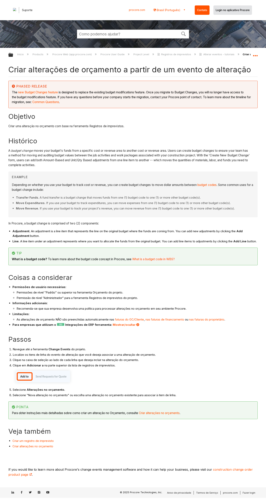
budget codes (207, 185)
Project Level (141, 54)
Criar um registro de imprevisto (33, 441)
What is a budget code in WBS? (153, 259)
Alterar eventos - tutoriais (219, 54)
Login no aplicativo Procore (233, 10)
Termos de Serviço (207, 492)
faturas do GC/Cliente (129, 319)
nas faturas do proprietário (206, 319)
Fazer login (249, 492)
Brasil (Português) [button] (168, 10)
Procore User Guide (112, 54)
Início (21, 54)
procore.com (137, 9)
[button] (183, 33)
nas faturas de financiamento (164, 319)
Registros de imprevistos (176, 54)
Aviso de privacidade (179, 492)
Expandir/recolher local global (255, 54)
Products (38, 54)
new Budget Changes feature (38, 92)
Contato (202, 10)
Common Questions (45, 102)
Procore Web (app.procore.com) (72, 54)
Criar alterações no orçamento (159, 413)
